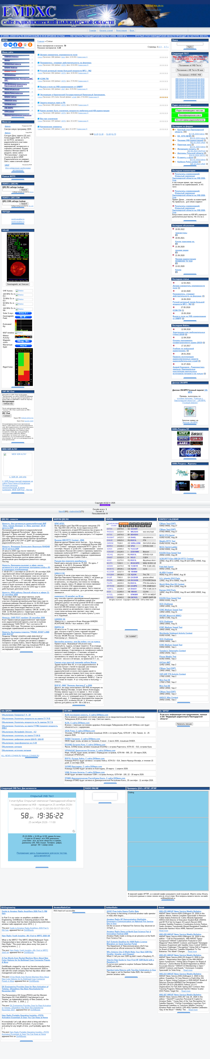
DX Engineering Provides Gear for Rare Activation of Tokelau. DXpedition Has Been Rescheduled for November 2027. (26, 1007)
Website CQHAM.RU (30, 756)
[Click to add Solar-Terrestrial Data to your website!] (18, 281)
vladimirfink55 (75, 511)
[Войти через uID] (5, 45)
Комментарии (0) (83, 65)
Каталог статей (106, 30)
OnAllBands (29, 930)
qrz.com (31, 206)
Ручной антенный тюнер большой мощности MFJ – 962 (65, 71)
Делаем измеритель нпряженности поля (58, 55)
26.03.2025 (195, 138)
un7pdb (74, 97)
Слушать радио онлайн (105, 796)
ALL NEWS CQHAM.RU (11, 756)
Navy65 (62, 511)
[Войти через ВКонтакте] (10, 45)
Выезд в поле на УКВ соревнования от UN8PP (61, 87)
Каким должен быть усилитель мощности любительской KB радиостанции (74, 111)
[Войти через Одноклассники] (30, 45)
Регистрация (121, 30)
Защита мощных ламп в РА (52, 103)
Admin (63, 57)
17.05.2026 (194, 134)
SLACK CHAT (28, 421)
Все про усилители (49, 119)
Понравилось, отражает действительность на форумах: (66, 63)
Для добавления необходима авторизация (18, 169)
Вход (132, 30)
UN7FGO (202, 151)
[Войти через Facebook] (15, 45)
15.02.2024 (195, 160)
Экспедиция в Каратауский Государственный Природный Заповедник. (72, 95)
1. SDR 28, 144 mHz (17, 477)
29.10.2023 (196, 164)
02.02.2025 (196, 142)
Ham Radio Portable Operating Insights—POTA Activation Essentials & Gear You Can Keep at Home (25, 1033)
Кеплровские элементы (51, 127)
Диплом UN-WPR (190, 422)
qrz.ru (31, 192)
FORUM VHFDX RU (27, 418)
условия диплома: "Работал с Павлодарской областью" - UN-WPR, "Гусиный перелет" (190, 400)
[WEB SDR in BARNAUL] (18, 475)
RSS (98, 5)
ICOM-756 (44, 79)
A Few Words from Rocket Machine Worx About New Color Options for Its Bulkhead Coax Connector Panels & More (25, 979)
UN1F (63, 89)
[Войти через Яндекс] (20, 45)
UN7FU (63, 65)
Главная (92, 30)
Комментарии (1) (83, 57)
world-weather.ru (17, 219)
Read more (163, 931)
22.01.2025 (195, 147)
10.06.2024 (193, 151)
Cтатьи (40, 57)
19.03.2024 (195, 155)
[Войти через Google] (25, 44)
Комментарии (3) (94, 97)
